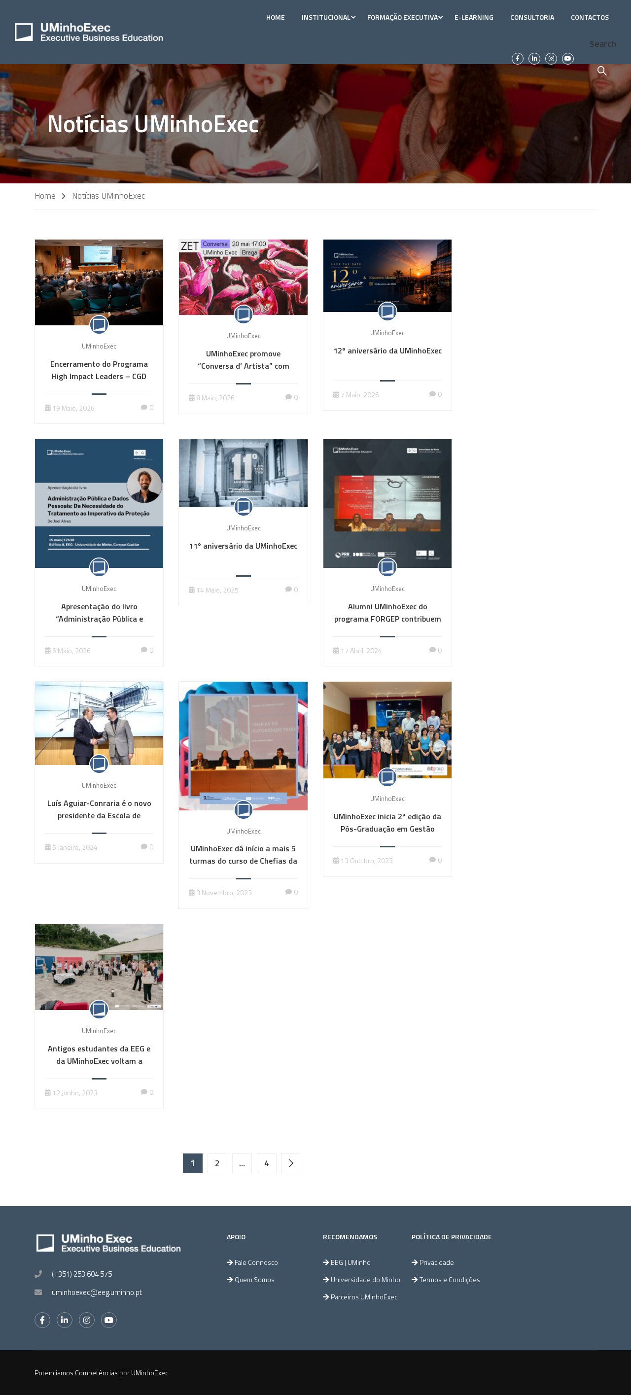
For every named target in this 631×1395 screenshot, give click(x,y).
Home (275, 17)
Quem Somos (255, 1279)
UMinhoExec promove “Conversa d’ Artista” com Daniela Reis (243, 366)
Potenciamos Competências (76, 1372)
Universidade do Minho (365, 1279)
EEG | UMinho (351, 1262)
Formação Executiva (402, 17)
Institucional (326, 17)
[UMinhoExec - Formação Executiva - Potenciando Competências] (89, 32)
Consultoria (532, 17)
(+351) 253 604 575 (82, 1274)
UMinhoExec (99, 346)
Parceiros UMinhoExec (364, 1296)
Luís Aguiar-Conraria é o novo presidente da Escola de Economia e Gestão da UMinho (99, 815)
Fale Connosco (256, 1262)
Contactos (590, 17)
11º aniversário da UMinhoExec (243, 546)
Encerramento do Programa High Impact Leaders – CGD (99, 370)
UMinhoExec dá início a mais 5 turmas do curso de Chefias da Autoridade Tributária (243, 860)
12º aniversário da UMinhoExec (387, 350)
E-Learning (474, 17)
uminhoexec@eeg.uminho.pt (97, 1292)
